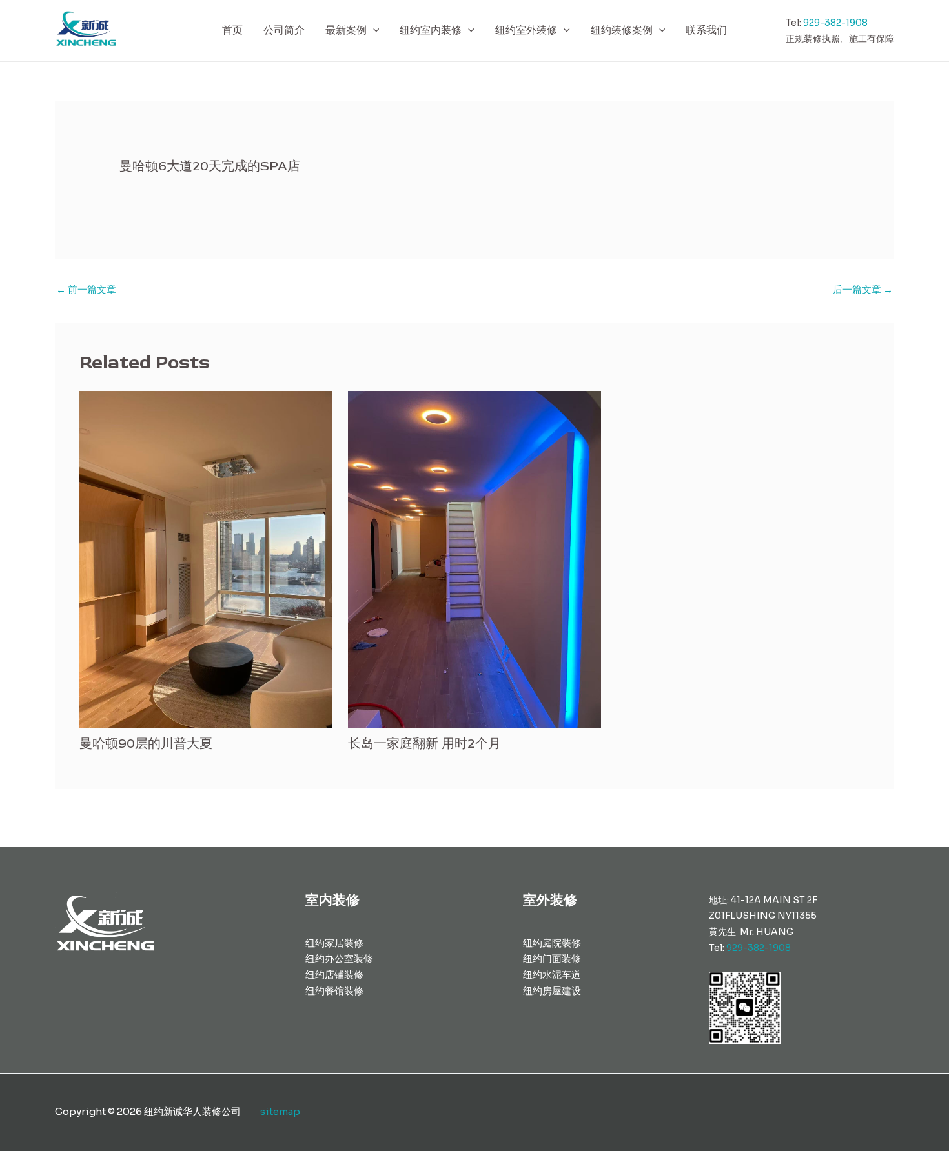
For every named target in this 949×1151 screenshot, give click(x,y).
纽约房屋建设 (552, 991)
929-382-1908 (835, 22)
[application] (373, 30)
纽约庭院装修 (552, 943)
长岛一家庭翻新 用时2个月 (424, 744)
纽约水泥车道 (552, 974)
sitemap (280, 1111)
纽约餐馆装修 (334, 991)
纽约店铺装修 (334, 974)
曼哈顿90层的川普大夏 (145, 744)
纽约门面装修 (552, 958)
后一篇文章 (863, 289)
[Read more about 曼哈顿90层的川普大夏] (205, 558)
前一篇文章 (86, 289)
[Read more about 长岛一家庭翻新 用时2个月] (474, 558)
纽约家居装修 (334, 943)
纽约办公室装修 (339, 958)
